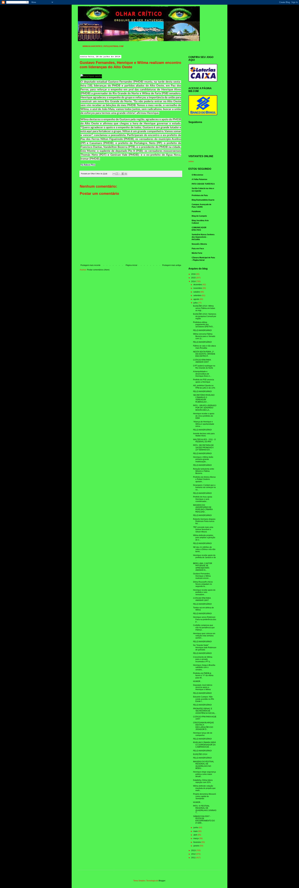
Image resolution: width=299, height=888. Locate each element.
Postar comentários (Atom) (98, 270)
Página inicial (131, 265)
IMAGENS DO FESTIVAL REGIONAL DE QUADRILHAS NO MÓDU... (203, 765)
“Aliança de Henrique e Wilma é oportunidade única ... (203, 424)
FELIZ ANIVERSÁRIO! (202, 330)
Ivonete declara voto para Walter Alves (204, 434)
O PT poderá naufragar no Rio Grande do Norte (204, 367)
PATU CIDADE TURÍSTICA (203, 184)
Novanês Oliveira (199, 244)
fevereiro (197, 842)
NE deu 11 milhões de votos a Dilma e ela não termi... (204, 549)
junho (196, 827)
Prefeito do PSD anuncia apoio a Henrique (203, 381)
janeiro (196, 846)
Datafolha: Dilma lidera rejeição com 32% (203, 781)
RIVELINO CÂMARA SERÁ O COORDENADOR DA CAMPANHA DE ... (204, 744)
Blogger (162, 881)
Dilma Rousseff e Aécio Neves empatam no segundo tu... (203, 584)
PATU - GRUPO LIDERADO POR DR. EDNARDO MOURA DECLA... (204, 407)
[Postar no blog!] (117, 173)
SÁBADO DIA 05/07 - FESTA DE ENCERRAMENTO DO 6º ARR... (204, 819)
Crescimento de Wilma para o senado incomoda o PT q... (202, 659)
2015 (193, 278)
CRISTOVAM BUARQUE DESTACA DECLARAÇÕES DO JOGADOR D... (203, 726)
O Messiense (197, 175)
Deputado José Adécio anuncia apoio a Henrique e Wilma (202, 687)
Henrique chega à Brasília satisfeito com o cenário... (204, 667)
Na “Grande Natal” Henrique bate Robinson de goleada (204, 647)
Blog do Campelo (199, 216)
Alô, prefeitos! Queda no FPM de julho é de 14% (204, 386)
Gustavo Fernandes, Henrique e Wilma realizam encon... (202, 576)
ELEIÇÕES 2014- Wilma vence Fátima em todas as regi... (204, 308)
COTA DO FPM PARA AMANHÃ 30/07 (202, 361)
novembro (197, 288)
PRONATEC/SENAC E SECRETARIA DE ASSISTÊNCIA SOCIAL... (204, 711)
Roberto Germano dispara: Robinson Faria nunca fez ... (204, 521)
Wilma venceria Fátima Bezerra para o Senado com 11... (204, 336)
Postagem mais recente (90, 265)
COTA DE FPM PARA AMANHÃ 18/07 (202, 599)
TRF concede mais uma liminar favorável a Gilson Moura (203, 529)
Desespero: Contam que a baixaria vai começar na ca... (204, 487)
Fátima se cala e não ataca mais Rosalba (204, 347)
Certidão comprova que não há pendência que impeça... (204, 627)
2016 (193, 274)
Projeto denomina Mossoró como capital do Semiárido (204, 796)
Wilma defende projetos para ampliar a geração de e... (204, 537)
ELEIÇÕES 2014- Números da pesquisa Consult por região (204, 316)
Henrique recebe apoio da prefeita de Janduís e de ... (204, 557)
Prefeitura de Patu (200, 195)
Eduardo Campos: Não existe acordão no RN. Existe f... (203, 699)
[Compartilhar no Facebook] (122, 173)
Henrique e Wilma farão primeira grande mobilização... (203, 459)
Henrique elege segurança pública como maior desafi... (204, 774)
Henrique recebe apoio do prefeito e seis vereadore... (204, 592)
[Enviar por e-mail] (114, 173)
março (196, 838)
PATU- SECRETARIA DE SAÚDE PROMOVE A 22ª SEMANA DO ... (203, 447)
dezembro (197, 284)
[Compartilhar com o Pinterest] (125, 173)
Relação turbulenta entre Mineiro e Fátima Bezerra (203, 471)
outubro (196, 292)
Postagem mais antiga (171, 265)
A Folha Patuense (199, 179)
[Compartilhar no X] (119, 173)
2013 (193, 850)
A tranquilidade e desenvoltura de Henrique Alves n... (202, 373)
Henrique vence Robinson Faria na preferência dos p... (204, 619)
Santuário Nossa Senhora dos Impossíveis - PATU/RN (203, 237)
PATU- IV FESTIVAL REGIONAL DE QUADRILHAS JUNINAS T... (204, 809)
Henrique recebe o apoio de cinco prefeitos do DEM (203, 416)
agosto (196, 299)
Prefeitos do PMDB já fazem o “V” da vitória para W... (203, 675)
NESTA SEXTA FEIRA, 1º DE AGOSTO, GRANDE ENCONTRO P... (204, 354)
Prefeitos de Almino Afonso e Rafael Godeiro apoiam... (204, 479)
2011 (193, 858)
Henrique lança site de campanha (202, 734)
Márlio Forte (197, 253)
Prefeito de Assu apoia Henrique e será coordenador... (202, 499)
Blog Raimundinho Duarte (203, 200)
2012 (193, 854)
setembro (197, 295)
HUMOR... (197, 681)
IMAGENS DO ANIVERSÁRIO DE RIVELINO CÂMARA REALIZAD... (203, 508)
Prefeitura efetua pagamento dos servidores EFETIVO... (203, 324)
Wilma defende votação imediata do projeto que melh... (204, 788)
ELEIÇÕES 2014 (200, 754)
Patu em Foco (198, 248)
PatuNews (196, 211)
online (191, 161)
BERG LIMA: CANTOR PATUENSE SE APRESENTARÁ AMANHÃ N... (202, 566)
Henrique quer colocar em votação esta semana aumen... (204, 635)
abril (195, 835)
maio (195, 831)
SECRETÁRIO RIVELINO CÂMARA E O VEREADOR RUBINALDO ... (203, 398)
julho (195, 303)
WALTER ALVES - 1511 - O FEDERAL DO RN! (204, 440)
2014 (193, 281)
